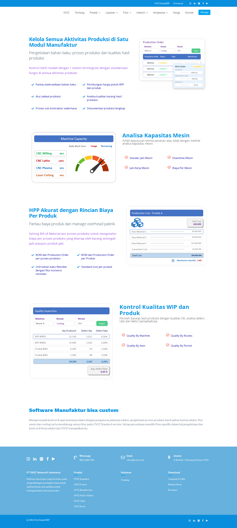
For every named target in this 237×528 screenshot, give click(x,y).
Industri (140, 12)
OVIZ (66, 12)
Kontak (189, 12)
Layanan (110, 12)
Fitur (125, 12)
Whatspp (204, 12)
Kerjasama (159, 12)
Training (125, 479)
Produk (94, 12)
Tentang (79, 12)
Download (178, 3)
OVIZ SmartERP (162, 3)
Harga (176, 12)
